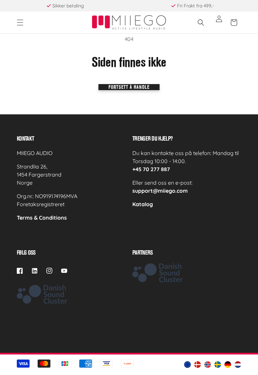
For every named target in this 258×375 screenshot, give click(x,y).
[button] (20, 22)
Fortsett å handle (129, 87)
